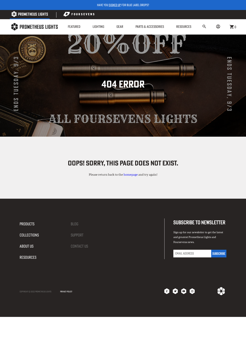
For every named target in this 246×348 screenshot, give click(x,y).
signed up (115, 5)
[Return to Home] (34, 27)
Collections (29, 235)
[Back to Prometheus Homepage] (30, 14)
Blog (74, 224)
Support (77, 235)
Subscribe (218, 253)
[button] (204, 27)
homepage (131, 175)
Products (27, 224)
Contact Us (79, 246)
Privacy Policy (66, 291)
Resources (28, 257)
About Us (26, 246)
